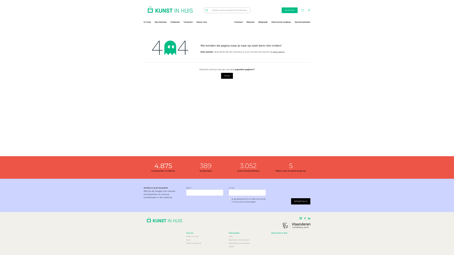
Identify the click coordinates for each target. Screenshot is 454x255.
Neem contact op (193, 243)
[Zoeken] (207, 10)
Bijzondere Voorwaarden (239, 243)
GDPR (231, 247)
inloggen (290, 10)
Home (227, 76)
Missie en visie (192, 236)
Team (188, 240)
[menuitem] (148, 22)
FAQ (230, 236)
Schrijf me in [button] (300, 201)
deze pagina (278, 52)
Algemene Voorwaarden (239, 240)
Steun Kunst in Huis (279, 233)
